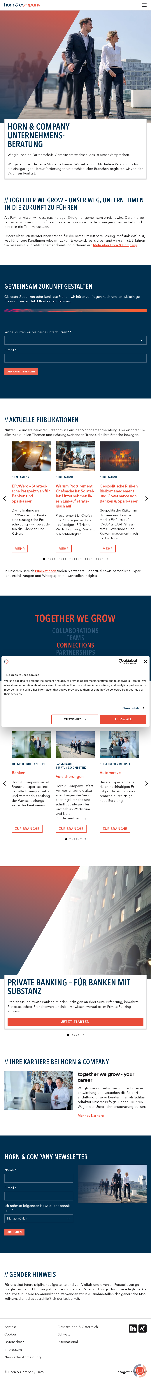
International (68, 1342)
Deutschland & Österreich (78, 1327)
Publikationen (46, 571)
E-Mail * (10, 350)
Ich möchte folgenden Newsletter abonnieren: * (38, 1208)
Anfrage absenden (21, 371)
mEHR (20, 549)
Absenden (14, 1232)
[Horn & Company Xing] (142, 1328)
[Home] (140, 1371)
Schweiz (64, 1334)
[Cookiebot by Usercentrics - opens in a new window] (121, 661)
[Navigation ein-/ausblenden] (144, 5)
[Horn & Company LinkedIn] (133, 1328)
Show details (130, 708)
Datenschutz (14, 1342)
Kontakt (10, 1327)
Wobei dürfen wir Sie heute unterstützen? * (37, 332)
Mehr (64, 549)
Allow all (123, 719)
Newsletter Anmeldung (22, 1357)
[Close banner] (145, 661)
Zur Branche (27, 829)
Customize (73, 719)
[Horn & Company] (22, 5)
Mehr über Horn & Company (115, 245)
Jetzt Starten (75, 1022)
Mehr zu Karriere (91, 1115)
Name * (10, 1170)
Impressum (13, 1349)
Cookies (10, 1334)
